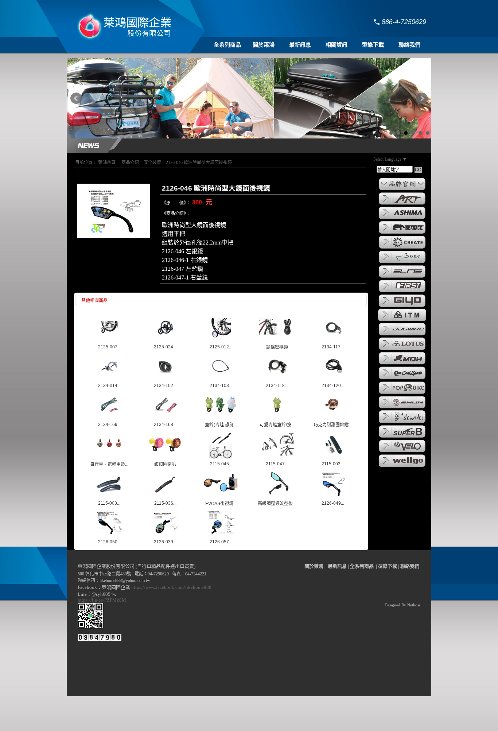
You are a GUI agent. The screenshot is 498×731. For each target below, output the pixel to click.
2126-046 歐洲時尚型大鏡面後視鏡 (199, 162)
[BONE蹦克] (402, 262)
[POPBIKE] (402, 393)
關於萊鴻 (264, 45)
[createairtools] (402, 248)
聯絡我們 (409, 45)
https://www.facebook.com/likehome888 (171, 587)
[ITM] (402, 320)
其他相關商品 (94, 300)
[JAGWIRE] (402, 334)
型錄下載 (373, 45)
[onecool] (402, 379)
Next (422, 98)
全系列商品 (227, 45)
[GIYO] (402, 306)
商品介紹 (130, 162)
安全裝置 (152, 162)
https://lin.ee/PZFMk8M (103, 600)
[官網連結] (402, 189)
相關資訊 (336, 45)
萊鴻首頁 (107, 162)
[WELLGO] (402, 466)
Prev (76, 98)
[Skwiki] (402, 422)
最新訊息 (300, 45)
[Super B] (402, 437)
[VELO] (402, 451)
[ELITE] (402, 277)
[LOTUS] (402, 349)
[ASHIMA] (402, 218)
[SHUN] (402, 407)
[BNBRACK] (402, 233)
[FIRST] (402, 291)
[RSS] (416, 725)
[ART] (402, 204)
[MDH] (402, 364)
